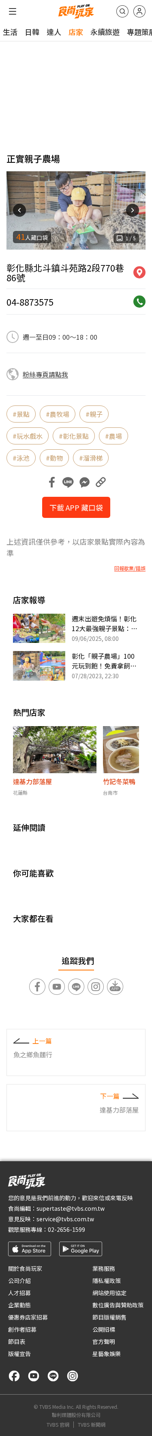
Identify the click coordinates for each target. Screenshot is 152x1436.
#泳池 (21, 458)
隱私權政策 (106, 1280)
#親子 (94, 414)
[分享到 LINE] (68, 482)
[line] (53, 1376)
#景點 (21, 414)
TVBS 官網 (58, 1424)
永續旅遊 (105, 31)
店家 (76, 31)
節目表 (16, 1341)
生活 (10, 31)
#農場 (113, 436)
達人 (54, 31)
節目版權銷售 (109, 1317)
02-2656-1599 (66, 1229)
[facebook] (14, 1376)
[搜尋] (122, 11)
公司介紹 (19, 1280)
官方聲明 (103, 1341)
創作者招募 (22, 1329)
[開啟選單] (12, 11)
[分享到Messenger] (84, 482)
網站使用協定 (109, 1293)
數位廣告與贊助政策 (117, 1305)
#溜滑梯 (91, 458)
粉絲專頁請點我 (45, 374)
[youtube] (34, 1376)
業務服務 (103, 1268)
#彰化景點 (74, 436)
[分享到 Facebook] (52, 482)
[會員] (139, 11)
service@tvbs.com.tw (65, 1219)
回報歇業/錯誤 (130, 568)
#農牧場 (57, 414)
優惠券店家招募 (28, 1317)
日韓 (32, 31)
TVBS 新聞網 (91, 1424)
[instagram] (72, 1376)
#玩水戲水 (28, 436)
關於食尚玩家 (25, 1268)
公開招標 (103, 1329)
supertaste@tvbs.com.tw (70, 1208)
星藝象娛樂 (106, 1354)
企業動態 (19, 1305)
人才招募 (19, 1293)
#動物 (54, 458)
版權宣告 (19, 1354)
